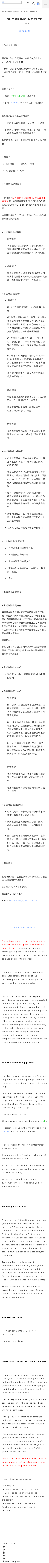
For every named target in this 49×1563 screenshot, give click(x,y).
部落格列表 (13, 11)
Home (5, 11)
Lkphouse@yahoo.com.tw (23, 900)
